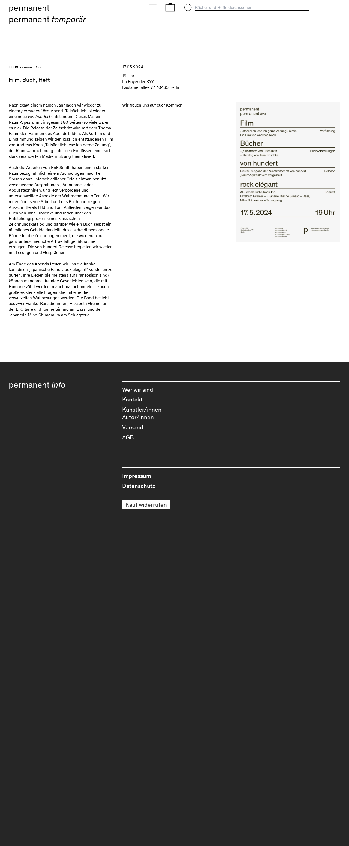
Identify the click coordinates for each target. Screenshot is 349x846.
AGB (128, 437)
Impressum (136, 475)
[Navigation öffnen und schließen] (152, 8)
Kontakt (132, 399)
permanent (29, 7)
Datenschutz (138, 486)
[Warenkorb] (170, 7)
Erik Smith (61, 167)
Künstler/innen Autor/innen (141, 413)
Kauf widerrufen (146, 504)
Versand (132, 427)
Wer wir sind (137, 389)
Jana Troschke (40, 213)
